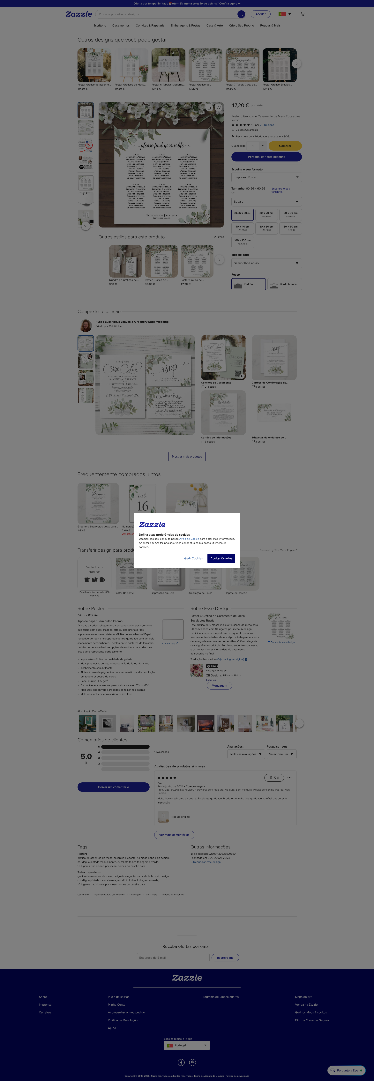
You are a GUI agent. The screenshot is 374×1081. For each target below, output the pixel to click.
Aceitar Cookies (221, 558)
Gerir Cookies (193, 558)
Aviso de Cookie (189, 538)
